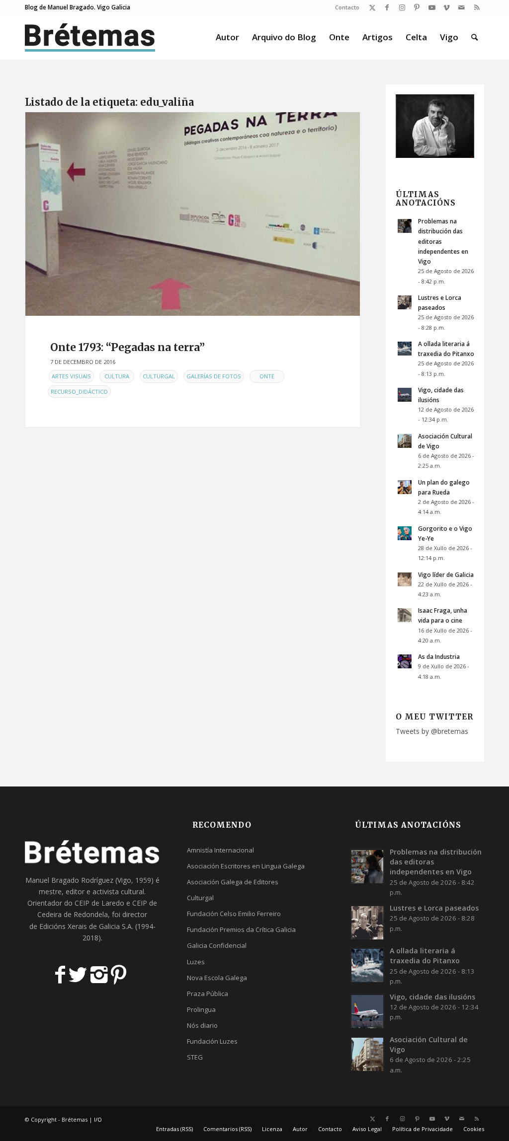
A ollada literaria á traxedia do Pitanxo (425, 955)
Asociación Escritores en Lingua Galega (246, 865)
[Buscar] (474, 37)
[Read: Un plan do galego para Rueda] (405, 487)
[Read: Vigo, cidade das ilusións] (405, 395)
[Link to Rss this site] (476, 7)
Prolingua (201, 1009)
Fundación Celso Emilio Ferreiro (234, 913)
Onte (266, 376)
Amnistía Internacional (220, 850)
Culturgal (159, 376)
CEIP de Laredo (99, 903)
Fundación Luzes (212, 1041)
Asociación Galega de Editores (232, 881)
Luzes (196, 961)
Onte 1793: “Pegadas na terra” (127, 347)
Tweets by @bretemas (432, 731)
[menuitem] (344, 7)
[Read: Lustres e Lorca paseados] (405, 302)
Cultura (116, 376)
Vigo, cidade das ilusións (432, 996)
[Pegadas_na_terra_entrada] (192, 214)
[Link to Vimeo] (446, 7)
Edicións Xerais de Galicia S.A (85, 926)
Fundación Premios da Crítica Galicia (241, 929)
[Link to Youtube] (431, 7)
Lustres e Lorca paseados (434, 908)
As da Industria (439, 656)
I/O (98, 1119)
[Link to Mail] (461, 7)
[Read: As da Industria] (405, 661)
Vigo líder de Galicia (446, 574)
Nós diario (202, 1025)
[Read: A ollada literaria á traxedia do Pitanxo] (405, 348)
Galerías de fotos (213, 376)
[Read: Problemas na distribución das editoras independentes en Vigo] (405, 226)
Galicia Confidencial (217, 945)
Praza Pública (207, 993)
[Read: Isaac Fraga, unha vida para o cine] (405, 615)
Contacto (347, 7)
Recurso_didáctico (79, 391)
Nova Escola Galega (217, 977)
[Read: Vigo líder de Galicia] (405, 579)
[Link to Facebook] (387, 7)
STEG (195, 1057)
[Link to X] (372, 7)
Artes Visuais (71, 376)
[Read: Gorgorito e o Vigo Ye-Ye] (405, 533)
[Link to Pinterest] (417, 7)
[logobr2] (90, 37)
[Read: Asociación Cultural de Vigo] (405, 441)
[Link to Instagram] (402, 7)
